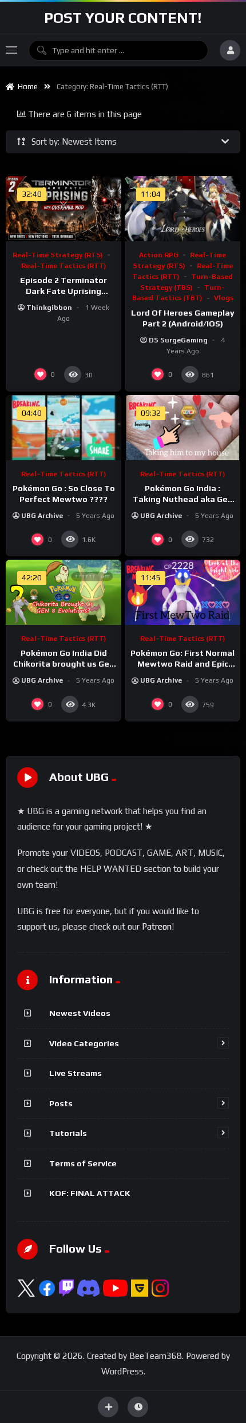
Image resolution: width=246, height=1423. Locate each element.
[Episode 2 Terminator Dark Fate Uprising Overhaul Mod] (63, 208)
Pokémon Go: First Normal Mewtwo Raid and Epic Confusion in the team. (182, 663)
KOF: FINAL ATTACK (89, 1193)
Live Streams (75, 1073)
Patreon (157, 926)
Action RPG (158, 255)
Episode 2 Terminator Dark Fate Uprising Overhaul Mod (63, 291)
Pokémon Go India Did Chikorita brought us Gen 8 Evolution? (63, 663)
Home (26, 86)
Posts (61, 1103)
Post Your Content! (123, 17)
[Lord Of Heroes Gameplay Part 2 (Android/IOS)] (182, 208)
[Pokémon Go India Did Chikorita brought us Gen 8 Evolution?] (63, 592)
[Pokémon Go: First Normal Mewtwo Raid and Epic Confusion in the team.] (182, 592)
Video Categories (84, 1043)
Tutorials (68, 1133)
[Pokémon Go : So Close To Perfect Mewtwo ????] (63, 427)
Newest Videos (79, 1013)
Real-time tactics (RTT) (63, 266)
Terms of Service (83, 1163)
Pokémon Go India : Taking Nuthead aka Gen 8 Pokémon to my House (183, 499)
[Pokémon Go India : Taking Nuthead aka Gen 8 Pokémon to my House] (182, 427)
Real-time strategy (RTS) (58, 255)
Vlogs (223, 298)
